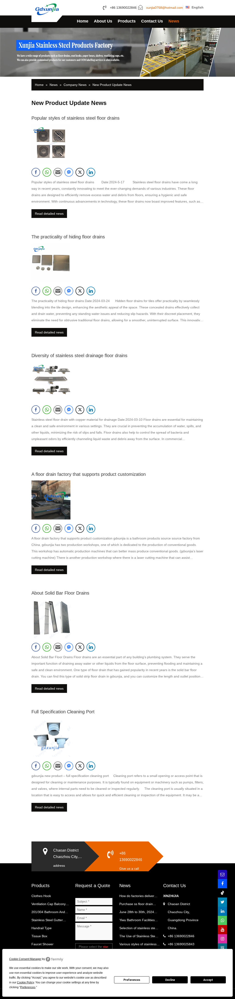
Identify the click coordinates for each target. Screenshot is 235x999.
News (173, 21)
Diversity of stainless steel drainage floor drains (79, 355)
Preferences (131, 980)
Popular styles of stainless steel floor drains (75, 118)
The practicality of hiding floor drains (68, 236)
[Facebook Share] (35, 172)
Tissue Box (39, 936)
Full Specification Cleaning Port (63, 711)
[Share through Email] (57, 172)
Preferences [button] (27, 987)
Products (127, 21)
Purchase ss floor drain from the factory (136, 905)
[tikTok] (222, 892)
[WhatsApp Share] (46, 172)
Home (82, 21)
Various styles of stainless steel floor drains (138, 945)
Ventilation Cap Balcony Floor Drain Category (48, 905)
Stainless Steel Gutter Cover (47, 921)
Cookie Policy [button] (25, 982)
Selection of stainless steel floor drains (138, 929)
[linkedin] (222, 911)
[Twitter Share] (80, 172)
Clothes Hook (41, 896)
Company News (75, 85)
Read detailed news (49, 213)
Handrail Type (41, 928)
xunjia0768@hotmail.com (164, 8)
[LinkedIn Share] (91, 172)
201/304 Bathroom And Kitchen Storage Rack (48, 913)
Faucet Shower (42, 944)
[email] (222, 874)
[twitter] (222, 902)
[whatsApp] (222, 920)
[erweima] (222, 948)
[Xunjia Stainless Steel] (47, 9)
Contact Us (152, 21)
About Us (103, 21)
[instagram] (222, 938)
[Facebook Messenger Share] (68, 172)
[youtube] (222, 929)
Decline (170, 980)
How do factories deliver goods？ (136, 897)
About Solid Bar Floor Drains (60, 592)
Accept (208, 980)
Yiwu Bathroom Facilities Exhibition (137, 921)
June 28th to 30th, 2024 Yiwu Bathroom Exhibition (137, 913)
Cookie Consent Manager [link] (25, 959)
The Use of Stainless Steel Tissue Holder (138, 937)
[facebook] (222, 883)
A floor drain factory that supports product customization (88, 474)
